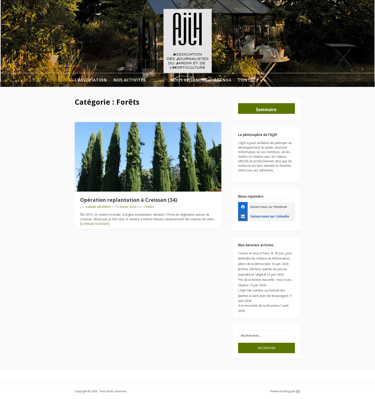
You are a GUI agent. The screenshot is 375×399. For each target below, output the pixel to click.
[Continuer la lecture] (94, 224)
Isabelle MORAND (98, 207)
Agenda (223, 80)
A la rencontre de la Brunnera (258, 305)
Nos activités (129, 80)
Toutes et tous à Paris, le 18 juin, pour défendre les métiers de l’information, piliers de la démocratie (265, 258)
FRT (298, 391)
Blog (158, 80)
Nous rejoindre (188, 80)
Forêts (149, 207)
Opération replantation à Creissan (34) (128, 200)
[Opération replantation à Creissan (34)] (148, 157)
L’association (91, 80)
